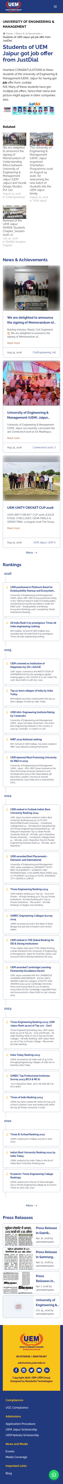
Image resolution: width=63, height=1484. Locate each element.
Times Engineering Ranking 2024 (29, 889)
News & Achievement (28, 33)
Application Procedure (20, 1424)
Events (10, 1451)
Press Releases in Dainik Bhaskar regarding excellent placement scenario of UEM (44, 1278)
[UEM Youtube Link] (39, 1370)
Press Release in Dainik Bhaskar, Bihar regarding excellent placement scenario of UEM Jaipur (46, 1230)
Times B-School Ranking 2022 (27, 1134)
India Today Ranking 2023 (25, 1055)
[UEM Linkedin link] (47, 1370)
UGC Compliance (17, 1407)
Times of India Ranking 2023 (26, 1097)
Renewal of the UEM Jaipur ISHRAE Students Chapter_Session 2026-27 (14, 227)
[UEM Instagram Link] (24, 1370)
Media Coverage (16, 1457)
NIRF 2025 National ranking (26, 739)
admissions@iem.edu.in (31, 1362)
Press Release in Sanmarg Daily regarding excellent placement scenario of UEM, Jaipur (46, 1254)
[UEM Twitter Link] (31, 1370)
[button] (54, 1475)
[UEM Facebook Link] (16, 1370)
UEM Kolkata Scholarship (22, 1435)
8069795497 (40, 1356)
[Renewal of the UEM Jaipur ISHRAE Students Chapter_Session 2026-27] (14, 212)
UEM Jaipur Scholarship (21, 1429)
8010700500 (23, 1356)
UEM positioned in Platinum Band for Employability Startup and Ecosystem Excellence (32, 591)
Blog (9, 1473)
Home (9, 33)
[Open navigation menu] (56, 6)
